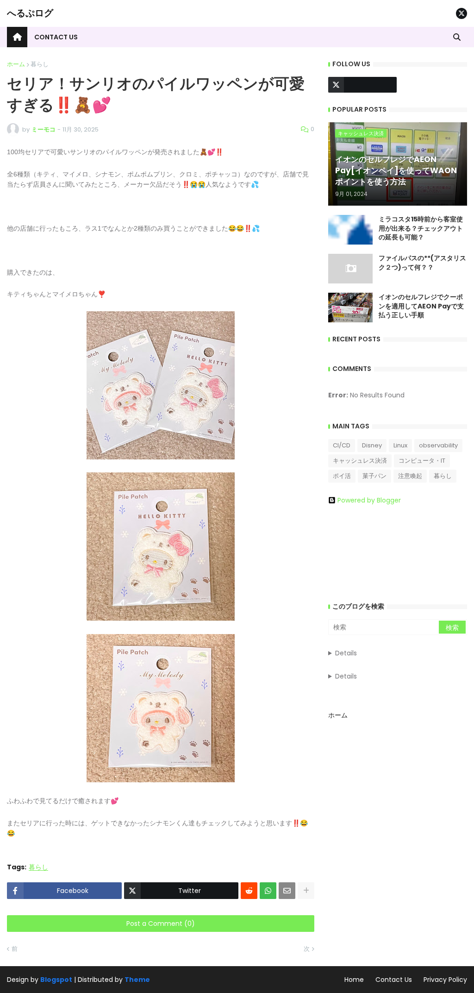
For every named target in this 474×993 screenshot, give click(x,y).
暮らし (40, 64)
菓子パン (374, 475)
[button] (457, 37)
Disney (372, 445)
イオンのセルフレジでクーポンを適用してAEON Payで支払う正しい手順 (421, 306)
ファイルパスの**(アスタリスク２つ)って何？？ (422, 263)
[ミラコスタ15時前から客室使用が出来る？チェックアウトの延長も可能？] (350, 230)
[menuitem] (17, 37)
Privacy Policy (445, 979)
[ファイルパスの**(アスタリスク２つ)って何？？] (350, 268)
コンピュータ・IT (422, 460)
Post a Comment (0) (160, 923)
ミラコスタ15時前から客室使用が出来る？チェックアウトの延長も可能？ (421, 228)
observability (438, 445)
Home (354, 979)
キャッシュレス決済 (360, 460)
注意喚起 (410, 475)
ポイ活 (342, 475)
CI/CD (341, 445)
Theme (137, 979)
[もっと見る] (306, 890)
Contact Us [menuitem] (56, 37)
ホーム (16, 64)
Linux (400, 445)
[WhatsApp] (268, 890)
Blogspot (56, 979)
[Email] (287, 890)
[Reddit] (249, 890)
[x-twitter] (461, 13)
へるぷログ (30, 12)
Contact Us (393, 979)
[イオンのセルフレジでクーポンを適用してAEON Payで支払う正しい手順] (350, 307)
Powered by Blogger (369, 500)
